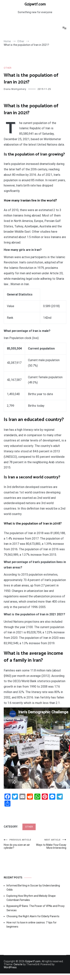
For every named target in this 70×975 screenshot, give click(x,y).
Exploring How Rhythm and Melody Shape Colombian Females (31, 897)
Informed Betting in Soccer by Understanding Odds (33, 887)
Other (7, 68)
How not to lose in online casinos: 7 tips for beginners (32, 924)
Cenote (18, 964)
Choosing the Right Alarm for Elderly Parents (33, 916)
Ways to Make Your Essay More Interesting (51, 844)
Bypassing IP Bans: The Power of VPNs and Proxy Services (36, 908)
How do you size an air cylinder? (17, 844)
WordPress (10, 967)
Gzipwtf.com (35, 4)
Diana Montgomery (15, 89)
